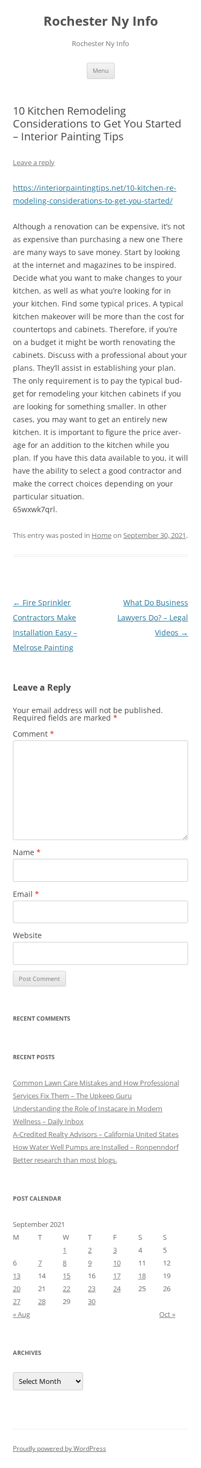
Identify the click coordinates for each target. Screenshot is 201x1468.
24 (117, 1288)
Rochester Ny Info (100, 21)
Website (27, 935)
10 (117, 1263)
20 (16, 1288)
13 (16, 1275)
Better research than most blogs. (65, 1160)
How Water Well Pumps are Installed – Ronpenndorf (95, 1147)
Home (101, 535)
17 (117, 1275)
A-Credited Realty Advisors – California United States (95, 1134)
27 (16, 1301)
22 (66, 1288)
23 (91, 1288)
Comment (33, 734)
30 (91, 1301)
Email (26, 894)
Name (27, 852)
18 (142, 1275)
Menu (101, 70)
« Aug (21, 1314)
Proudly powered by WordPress (59, 1448)
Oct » (167, 1314)
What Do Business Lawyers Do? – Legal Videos (152, 617)
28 (42, 1301)
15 (66, 1275)
